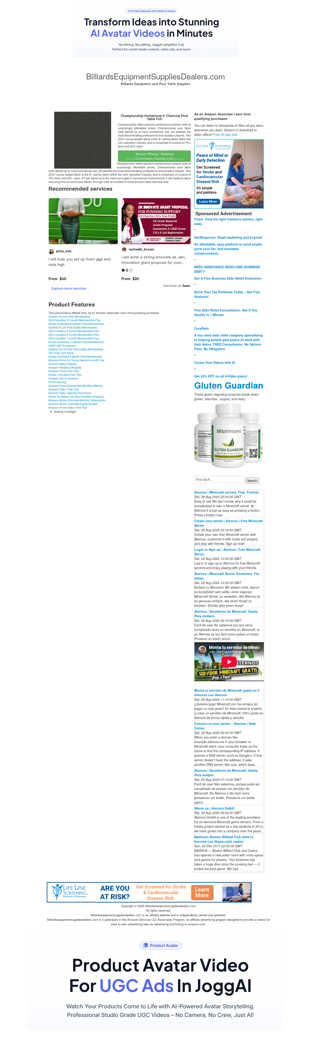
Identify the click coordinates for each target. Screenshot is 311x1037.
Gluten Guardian (228, 385)
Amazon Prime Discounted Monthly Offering (75, 385)
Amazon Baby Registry (62, 364)
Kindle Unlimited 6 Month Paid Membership (75, 356)
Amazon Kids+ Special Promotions (69, 393)
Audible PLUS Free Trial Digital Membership (75, 349)
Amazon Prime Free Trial (63, 371)
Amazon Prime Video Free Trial (67, 407)
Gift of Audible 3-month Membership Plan (73, 331)
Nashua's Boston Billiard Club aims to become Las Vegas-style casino (223, 839)
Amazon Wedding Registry (65, 367)
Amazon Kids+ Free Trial (63, 389)
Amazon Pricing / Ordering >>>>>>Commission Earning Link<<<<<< (154, 156)
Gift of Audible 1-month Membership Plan (73, 338)
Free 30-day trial (225, 134)
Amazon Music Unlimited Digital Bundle (72, 404)
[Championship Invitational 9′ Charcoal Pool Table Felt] (82, 139)
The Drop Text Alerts (61, 353)
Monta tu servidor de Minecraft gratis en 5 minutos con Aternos (227, 692)
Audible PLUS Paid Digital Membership (72, 327)
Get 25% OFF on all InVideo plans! (220, 376)
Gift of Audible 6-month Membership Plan (73, 334)
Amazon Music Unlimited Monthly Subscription (77, 400)
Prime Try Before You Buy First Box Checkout (76, 396)
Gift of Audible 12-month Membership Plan (74, 320)
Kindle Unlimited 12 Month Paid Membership (76, 342)
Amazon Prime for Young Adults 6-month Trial (76, 360)
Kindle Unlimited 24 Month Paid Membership (76, 324)
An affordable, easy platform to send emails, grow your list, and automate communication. (228, 248)
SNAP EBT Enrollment (62, 345)
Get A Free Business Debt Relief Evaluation (228, 278)
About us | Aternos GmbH (214, 808)
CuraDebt (201, 328)
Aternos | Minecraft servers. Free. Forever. (226, 492)
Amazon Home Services (63, 378)
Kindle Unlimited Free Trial (64, 375)
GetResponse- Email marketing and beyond (228, 237)
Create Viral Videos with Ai (214, 362)
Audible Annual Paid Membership (69, 316)
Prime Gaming (57, 382)
